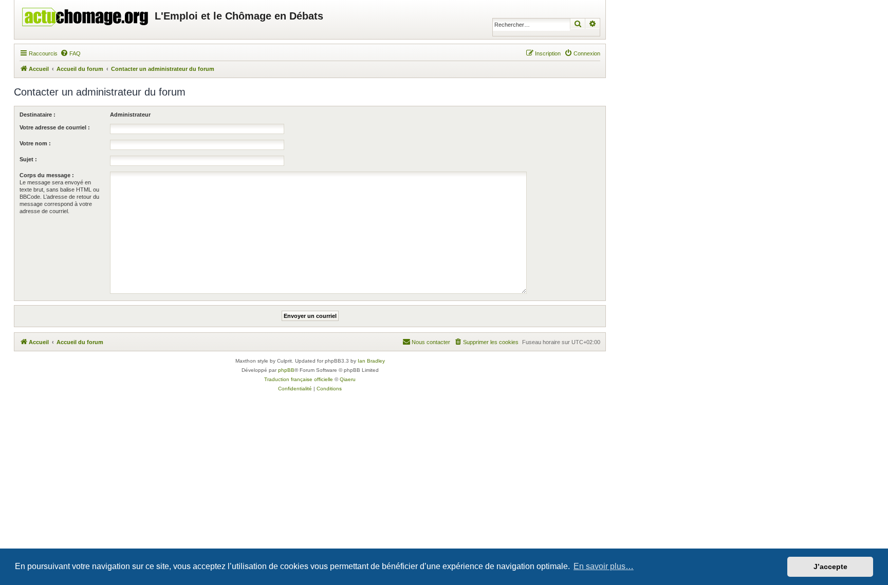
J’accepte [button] (830, 566)
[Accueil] (86, 14)
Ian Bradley (371, 361)
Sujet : (28, 159)
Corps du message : (47, 175)
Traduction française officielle (298, 379)
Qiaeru (348, 379)
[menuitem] (70, 53)
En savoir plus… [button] (604, 566)
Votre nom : (35, 143)
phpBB (286, 370)
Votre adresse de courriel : (55, 127)
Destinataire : (37, 114)
